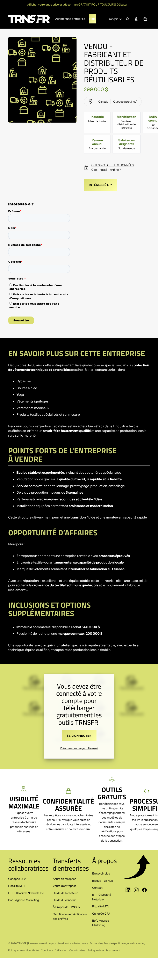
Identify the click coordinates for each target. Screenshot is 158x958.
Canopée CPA (17, 879)
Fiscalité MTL (17, 886)
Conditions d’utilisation (54, 950)
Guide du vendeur (64, 900)
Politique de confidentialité (23, 950)
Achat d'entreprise (64, 879)
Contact (97, 888)
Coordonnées (77, 950)
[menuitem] (92, 18)
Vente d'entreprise (65, 886)
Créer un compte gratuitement (79, 748)
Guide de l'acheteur (65, 893)
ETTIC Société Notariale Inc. (26, 893)
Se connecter (79, 736)
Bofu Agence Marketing (23, 900)
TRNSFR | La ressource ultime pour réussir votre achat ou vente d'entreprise (59, 943)
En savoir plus (101, 873)
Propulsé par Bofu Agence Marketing (124, 943)
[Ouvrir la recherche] (127, 18)
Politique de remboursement (103, 950)
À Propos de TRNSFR (66, 907)
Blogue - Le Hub (102, 881)
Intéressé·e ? (100, 185)
